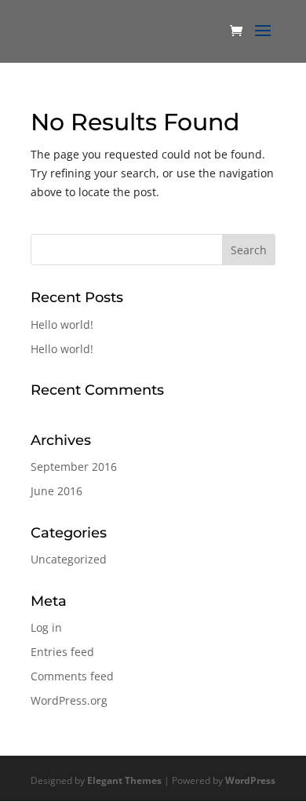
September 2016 (74, 466)
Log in (46, 627)
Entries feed (62, 651)
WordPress (250, 780)
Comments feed (72, 676)
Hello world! (62, 324)
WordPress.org (69, 700)
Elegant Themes (124, 780)
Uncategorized (69, 559)
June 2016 (56, 490)
